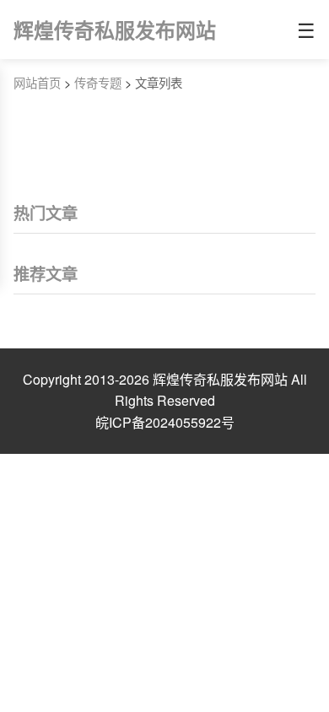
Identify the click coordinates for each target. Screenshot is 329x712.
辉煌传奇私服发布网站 (114, 29)
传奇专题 (97, 82)
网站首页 (37, 82)
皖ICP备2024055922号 (165, 422)
